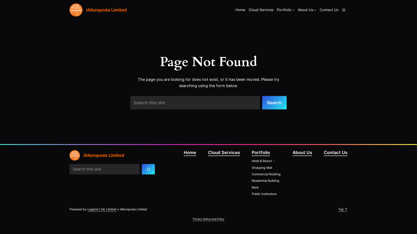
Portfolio (261, 152)
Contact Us (336, 152)
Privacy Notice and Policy (208, 219)
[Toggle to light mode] (344, 10)
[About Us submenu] (315, 10)
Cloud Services (224, 152)
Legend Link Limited (102, 209)
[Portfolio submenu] (293, 10)
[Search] (148, 169)
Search (274, 102)
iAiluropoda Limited (106, 10)
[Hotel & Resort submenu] (274, 161)
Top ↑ (343, 209)
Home (190, 152)
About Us (302, 152)
